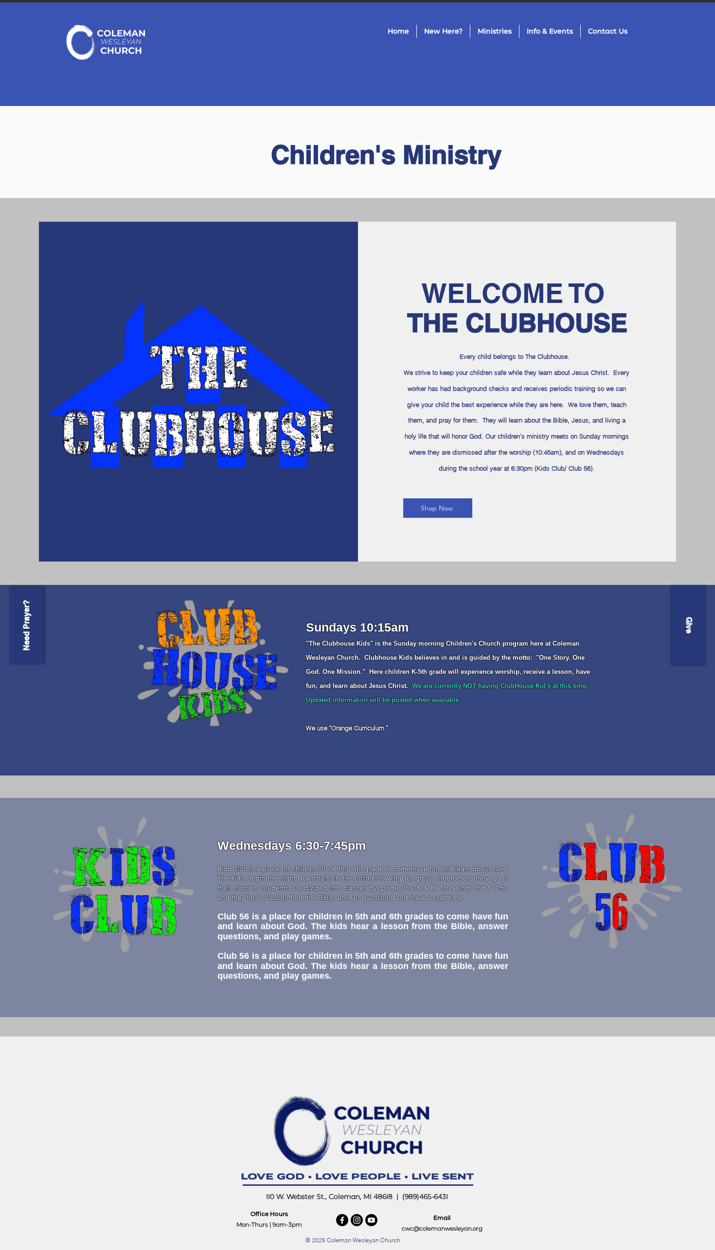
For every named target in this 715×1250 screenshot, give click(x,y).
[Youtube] (371, 1220)
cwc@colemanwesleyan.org (442, 1228)
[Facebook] (342, 1220)
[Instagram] (357, 1220)
